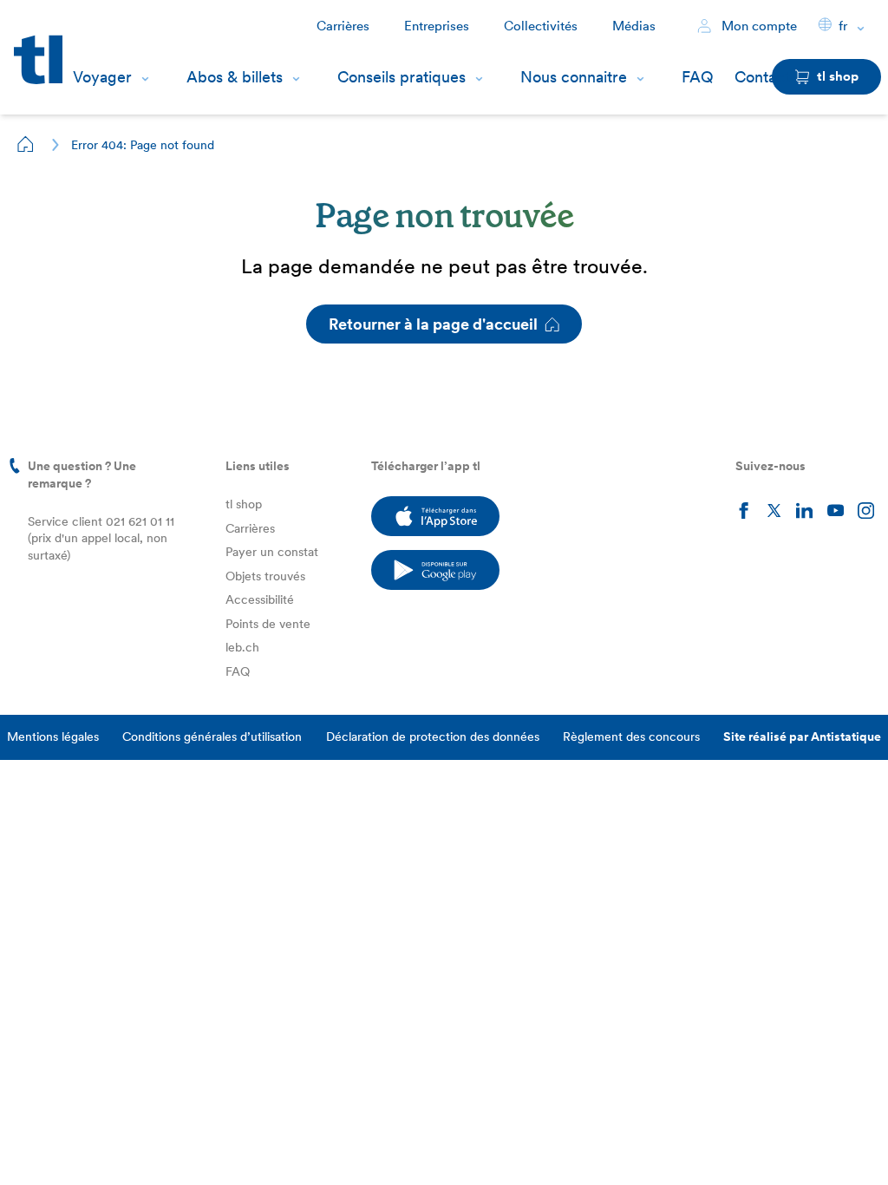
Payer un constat (271, 552)
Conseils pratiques (401, 77)
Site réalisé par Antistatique (802, 736)
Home (26, 144)
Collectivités (541, 26)
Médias (634, 26)
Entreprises (436, 26)
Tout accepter (302, 1144)
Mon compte (757, 26)
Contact (762, 77)
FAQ (698, 77)
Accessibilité (259, 599)
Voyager (102, 77)
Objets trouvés (265, 576)
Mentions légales (53, 736)
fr (843, 26)
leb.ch (242, 647)
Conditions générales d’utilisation (212, 736)
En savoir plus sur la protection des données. (171, 1087)
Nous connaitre (573, 77)
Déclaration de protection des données (432, 736)
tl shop (243, 504)
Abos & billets (234, 77)
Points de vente (267, 624)
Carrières (343, 26)
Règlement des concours (631, 736)
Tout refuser (190, 1144)
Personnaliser (79, 1144)
